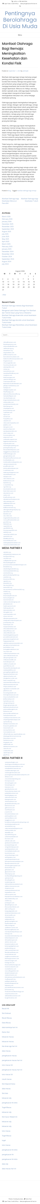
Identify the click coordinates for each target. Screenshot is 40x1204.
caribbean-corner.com (11, 927)
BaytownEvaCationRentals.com (12, 383)
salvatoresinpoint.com (10, 464)
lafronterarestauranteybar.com (14, 861)
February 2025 (7, 246)
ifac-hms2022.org (8, 585)
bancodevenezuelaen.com (11, 357)
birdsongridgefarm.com (12, 946)
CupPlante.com (7, 412)
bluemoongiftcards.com (12, 929)
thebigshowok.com (10, 799)
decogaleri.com (7, 612)
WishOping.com (8, 406)
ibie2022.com (7, 514)
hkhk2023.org (7, 524)
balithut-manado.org (9, 507)
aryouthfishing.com (10, 834)
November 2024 (8, 254)
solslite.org (8, 900)
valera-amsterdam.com (12, 950)
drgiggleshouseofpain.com (11, 452)
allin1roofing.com (10, 909)
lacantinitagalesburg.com (10, 635)
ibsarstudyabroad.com (10, 595)
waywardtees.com (8, 352)
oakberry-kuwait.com (9, 664)
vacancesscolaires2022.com (11, 545)
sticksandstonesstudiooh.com (14, 884)
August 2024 (6, 261)
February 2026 (7, 219)
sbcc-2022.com (7, 516)
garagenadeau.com (9, 456)
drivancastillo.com (10, 915)
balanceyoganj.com (9, 377)
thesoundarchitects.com (12, 907)
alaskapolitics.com (8, 367)
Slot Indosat (6, 1013)
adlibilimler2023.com (9, 503)
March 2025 (6, 244)
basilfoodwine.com (10, 923)
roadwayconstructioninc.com (11, 717)
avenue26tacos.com (11, 818)
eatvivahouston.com (11, 797)
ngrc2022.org (7, 487)
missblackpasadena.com (12, 824)
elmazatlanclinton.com (10, 629)
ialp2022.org (6, 581)
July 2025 (5, 234)
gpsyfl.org (6, 755)
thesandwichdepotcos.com (11, 450)
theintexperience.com (9, 344)
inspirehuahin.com (8, 443)
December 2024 (7, 251)
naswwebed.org (8, 505)
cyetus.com (6, 495)
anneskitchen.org (10, 826)
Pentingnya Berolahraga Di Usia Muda (20, 20)
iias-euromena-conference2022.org (13, 589)
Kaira (21, 1199)
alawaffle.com (9, 832)
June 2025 (5, 236)
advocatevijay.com (8, 501)
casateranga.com (10, 882)
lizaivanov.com (9, 787)
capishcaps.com (8, 752)
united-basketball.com (11, 836)
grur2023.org (7, 522)
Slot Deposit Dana (8, 1084)
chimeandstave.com (11, 801)
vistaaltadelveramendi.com (13, 768)
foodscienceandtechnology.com (14, 991)
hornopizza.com (9, 781)
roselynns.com (7, 375)
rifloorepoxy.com (10, 874)
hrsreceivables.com (9, 435)
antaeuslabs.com (8, 402)
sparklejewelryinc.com (11, 849)
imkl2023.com (7, 532)
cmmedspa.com (9, 917)
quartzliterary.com (8, 666)
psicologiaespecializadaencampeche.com (17, 775)
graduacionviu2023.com (12, 843)
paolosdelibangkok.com (10, 709)
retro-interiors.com (8, 478)
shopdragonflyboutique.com (11, 719)
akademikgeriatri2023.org (10, 569)
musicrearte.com (8, 728)
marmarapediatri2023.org (10, 571)
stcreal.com (6, 416)
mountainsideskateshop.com (13, 936)
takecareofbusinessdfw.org (11, 394)
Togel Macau (6, 1107)
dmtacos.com (9, 777)
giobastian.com (9, 870)
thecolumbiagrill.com (9, 562)
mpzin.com (6, 414)
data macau (6, 1051)
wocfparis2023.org (8, 556)
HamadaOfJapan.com (9, 396)
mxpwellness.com (10, 892)
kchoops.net (8, 934)
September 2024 (8, 259)
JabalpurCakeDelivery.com (11, 386)
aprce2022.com (7, 511)
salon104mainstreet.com (10, 655)
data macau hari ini (9, 1169)
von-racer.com (7, 651)
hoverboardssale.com (9, 365)
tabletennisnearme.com (10, 746)
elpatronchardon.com (9, 676)
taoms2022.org (7, 587)
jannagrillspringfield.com (10, 672)
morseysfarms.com (9, 730)
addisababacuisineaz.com (12, 996)
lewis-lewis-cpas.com (9, 491)
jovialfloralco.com (8, 466)
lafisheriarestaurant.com (10, 684)
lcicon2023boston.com (9, 540)
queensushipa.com (9, 429)
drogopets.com (7, 742)
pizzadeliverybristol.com (10, 637)
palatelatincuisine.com (11, 793)
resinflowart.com (10, 810)
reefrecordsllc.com (10, 830)
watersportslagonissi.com (11, 472)
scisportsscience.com (11, 994)
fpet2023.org (7, 483)
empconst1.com (8, 437)
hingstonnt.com (7, 361)
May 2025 (5, 239)
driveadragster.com (10, 783)
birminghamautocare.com (10, 695)
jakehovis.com (7, 691)
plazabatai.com (7, 604)
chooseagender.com (9, 363)
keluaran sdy (6, 1126)
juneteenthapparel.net (11, 983)
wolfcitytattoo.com (10, 857)
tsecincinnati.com (8, 600)
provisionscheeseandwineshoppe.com (14, 565)
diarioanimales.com (9, 610)
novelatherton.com (10, 969)
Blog (9, 191)
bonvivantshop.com (9, 410)
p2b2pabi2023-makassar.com (12, 554)
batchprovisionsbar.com (10, 724)
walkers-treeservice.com (12, 886)
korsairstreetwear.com (11, 814)
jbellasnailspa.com (8, 699)
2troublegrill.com (10, 880)
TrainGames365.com (9, 381)
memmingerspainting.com (11, 445)
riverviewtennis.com (9, 732)
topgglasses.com (10, 820)
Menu (20, 35)
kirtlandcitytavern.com (11, 938)
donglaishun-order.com (10, 678)
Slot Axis (5, 1093)
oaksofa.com (7, 748)
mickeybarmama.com (9, 715)
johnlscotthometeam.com (10, 468)
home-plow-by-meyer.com (12, 791)
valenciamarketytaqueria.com (13, 828)
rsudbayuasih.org (10, 979)
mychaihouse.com (8, 701)
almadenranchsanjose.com (11, 499)
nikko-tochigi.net (9, 925)
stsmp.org (6, 369)
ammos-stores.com (10, 942)
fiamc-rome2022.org (9, 680)
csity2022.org (7, 593)
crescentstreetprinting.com (13, 779)
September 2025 (8, 229)
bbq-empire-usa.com (9, 738)
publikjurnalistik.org (10, 981)
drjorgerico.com (8, 427)
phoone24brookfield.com (10, 713)
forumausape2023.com (10, 530)
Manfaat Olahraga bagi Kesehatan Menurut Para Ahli (10, 201)
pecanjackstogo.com (11, 845)
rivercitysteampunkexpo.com (13, 932)
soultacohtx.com (8, 750)
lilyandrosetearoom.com (12, 863)
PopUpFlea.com (8, 419)
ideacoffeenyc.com (9, 631)
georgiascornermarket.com (11, 645)
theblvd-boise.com (8, 481)
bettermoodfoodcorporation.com (13, 359)
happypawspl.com (8, 641)
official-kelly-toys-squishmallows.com (14, 734)
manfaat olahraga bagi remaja (26, 191)
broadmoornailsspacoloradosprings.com (17, 822)
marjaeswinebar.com (9, 627)
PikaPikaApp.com (8, 392)
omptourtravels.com (11, 975)
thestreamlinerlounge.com (12, 965)
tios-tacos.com (9, 839)
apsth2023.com (7, 536)
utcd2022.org (7, 577)
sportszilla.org (7, 722)
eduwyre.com (7, 476)
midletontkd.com (10, 919)
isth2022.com (7, 552)
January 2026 (6, 221)
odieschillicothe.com (9, 633)
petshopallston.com (11, 816)
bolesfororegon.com (11, 960)
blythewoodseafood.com (10, 707)
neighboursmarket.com (12, 956)
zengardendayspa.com (12, 847)
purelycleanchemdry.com (10, 404)
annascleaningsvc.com (11, 855)
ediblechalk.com (8, 744)
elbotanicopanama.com (10, 618)
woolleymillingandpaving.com (13, 876)
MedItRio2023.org (8, 538)
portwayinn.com (9, 903)
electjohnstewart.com (11, 973)
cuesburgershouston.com (12, 772)
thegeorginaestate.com (10, 705)
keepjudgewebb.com (11, 911)
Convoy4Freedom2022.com (11, 520)
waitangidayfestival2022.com (11, 543)
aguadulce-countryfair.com (11, 688)
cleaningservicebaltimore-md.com (15, 764)
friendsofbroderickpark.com (11, 668)
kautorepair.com (8, 624)
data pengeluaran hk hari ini (28, 3)
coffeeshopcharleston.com (11, 653)
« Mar (4, 295)
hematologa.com (10, 785)
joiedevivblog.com (10, 948)
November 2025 (8, 226)
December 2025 (7, 224)
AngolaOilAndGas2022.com (11, 518)
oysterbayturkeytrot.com (12, 859)
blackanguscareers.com (12, 958)
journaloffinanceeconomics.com (14, 987)
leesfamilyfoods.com (9, 489)
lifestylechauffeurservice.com (12, 458)
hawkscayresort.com (9, 606)
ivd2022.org (6, 591)
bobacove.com (7, 711)
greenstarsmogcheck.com (11, 639)
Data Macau (6, 1023)
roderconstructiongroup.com (11, 602)
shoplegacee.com (8, 408)
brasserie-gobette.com (10, 726)
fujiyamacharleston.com (10, 674)
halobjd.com (7, 388)
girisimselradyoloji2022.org (11, 575)
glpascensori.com (10, 872)
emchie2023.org (8, 573)
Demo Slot (6, 1032)
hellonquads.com (8, 608)
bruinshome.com (10, 853)
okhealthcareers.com (9, 342)
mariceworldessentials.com (11, 682)
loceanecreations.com (11, 944)
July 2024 (5, 264)
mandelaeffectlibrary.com (11, 373)
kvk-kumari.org (9, 989)
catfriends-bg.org (8, 348)
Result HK (5, 1008)
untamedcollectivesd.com (12, 890)
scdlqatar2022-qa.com (9, 560)
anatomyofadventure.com (12, 913)
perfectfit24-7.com (8, 647)
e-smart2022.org (8, 485)
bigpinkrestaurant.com (10, 441)
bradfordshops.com (9, 497)
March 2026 (6, 216)
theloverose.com (10, 805)
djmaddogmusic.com (11, 905)
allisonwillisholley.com (11, 898)
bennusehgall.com (8, 598)
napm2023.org (7, 526)
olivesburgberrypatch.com (12, 865)
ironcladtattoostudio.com (12, 851)
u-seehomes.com (8, 470)
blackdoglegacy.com (11, 795)
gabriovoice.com (9, 808)
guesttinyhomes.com (11, 789)
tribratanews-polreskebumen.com (15, 977)
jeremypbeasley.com (9, 447)
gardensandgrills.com (11, 921)
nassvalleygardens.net (11, 971)
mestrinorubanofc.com (11, 967)
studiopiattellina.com (9, 670)
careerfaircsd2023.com (10, 534)
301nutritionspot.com (11, 940)
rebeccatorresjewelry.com (11, 423)
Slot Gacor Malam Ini (9, 1117)
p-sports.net (8, 812)
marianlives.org (8, 350)
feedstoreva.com (8, 740)
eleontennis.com (8, 493)
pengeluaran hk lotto (9, 1159)
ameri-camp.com (8, 433)
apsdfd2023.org (8, 528)
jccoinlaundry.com (8, 622)
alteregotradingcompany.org (11, 509)
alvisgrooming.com (8, 703)
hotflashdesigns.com (9, 454)
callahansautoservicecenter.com (13, 643)
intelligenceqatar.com (9, 390)
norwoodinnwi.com (10, 954)
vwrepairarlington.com (11, 762)
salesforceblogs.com (9, 379)
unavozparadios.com (9, 614)
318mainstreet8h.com (9, 660)
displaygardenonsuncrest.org (12, 736)
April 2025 (5, 241)
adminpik (25, 71)
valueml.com (7, 421)
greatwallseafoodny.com (12, 803)
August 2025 (6, 231)
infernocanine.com (10, 894)
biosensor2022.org (8, 579)
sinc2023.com (7, 558)
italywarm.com (9, 985)
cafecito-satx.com (10, 841)
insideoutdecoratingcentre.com (12, 462)
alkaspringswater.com (9, 657)
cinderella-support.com (10, 439)
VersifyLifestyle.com (9, 398)
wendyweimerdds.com (10, 431)
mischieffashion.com (9, 474)
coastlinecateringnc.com (12, 770)
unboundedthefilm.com (10, 346)
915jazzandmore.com (9, 686)
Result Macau (7, 1018)
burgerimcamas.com (11, 998)
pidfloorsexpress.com (9, 354)
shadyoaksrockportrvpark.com (12, 620)
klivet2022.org (7, 583)
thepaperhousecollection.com (13, 896)
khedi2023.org (7, 567)
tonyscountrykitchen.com (10, 697)
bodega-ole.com (9, 962)
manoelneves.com (8, 371)
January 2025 (6, 249)
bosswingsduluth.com (9, 693)
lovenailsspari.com (8, 662)
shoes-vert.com (8, 616)
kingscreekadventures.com (11, 400)
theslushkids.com (10, 867)
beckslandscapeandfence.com (14, 766)
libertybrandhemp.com (11, 952)
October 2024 (7, 256)
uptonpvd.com (9, 878)
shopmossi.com (9, 888)
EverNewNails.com (8, 460)
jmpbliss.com (7, 425)
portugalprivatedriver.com (11, 649)
